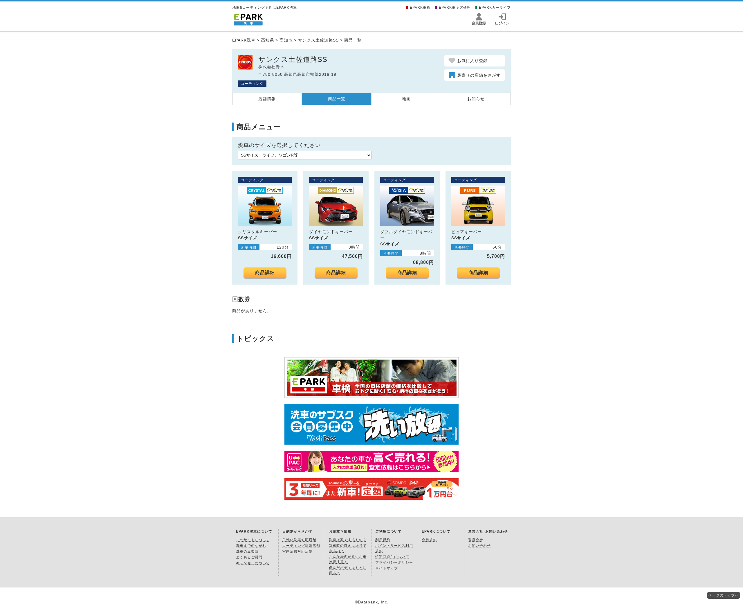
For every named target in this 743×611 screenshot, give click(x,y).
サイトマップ (386, 568)
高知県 (267, 40)
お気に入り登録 (472, 60)
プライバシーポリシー (394, 562)
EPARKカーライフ (495, 8)
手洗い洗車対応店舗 (299, 540)
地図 (406, 98)
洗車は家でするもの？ (348, 540)
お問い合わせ (479, 546)
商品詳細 (265, 272)
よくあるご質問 (249, 557)
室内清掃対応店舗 (297, 551)
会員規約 (429, 540)
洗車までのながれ (251, 546)
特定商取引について (392, 557)
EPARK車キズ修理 (455, 8)
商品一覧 (336, 98)
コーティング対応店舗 (301, 546)
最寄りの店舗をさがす (479, 75)
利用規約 (382, 540)
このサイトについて (253, 540)
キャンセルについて (253, 563)
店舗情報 (267, 98)
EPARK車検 (420, 8)
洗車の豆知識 (247, 551)
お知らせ (476, 98)
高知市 (286, 40)
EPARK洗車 (243, 40)
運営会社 (475, 540)
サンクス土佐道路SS (318, 40)
